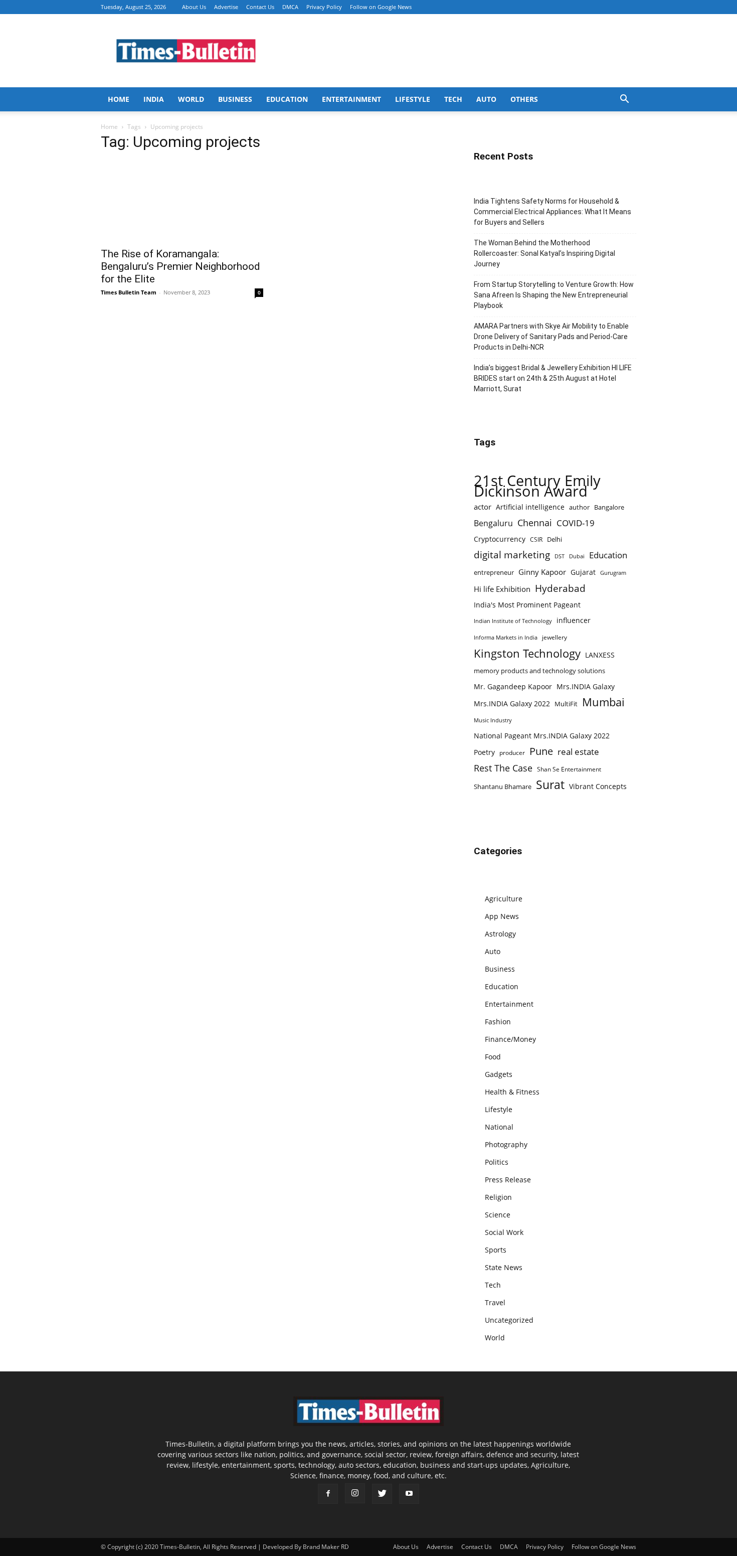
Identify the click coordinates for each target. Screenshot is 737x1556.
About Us (194, 7)
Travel (495, 1302)
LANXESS (600, 655)
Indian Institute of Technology (513, 621)
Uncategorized (509, 1320)
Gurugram (613, 572)
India (153, 99)
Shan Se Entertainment (569, 769)
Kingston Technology (527, 653)
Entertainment (351, 99)
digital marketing (512, 555)
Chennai (534, 523)
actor (482, 507)
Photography (506, 1144)
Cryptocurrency (499, 539)
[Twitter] (382, 1494)
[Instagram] (355, 1493)
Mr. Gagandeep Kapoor (513, 686)
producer (512, 752)
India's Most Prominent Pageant (527, 604)
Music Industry (493, 720)
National (499, 1127)
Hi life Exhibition (502, 589)
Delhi (554, 539)
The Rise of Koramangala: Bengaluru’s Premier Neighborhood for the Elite (180, 266)
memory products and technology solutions (539, 670)
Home (118, 99)
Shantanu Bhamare (502, 786)
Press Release (508, 1179)
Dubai (577, 556)
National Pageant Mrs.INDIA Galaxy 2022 (542, 735)
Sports (495, 1250)
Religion (498, 1197)
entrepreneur (494, 572)
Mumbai (603, 702)
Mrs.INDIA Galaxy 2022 (512, 703)
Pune (541, 751)
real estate (578, 751)
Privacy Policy (324, 7)
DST (560, 556)
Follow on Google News (381, 7)
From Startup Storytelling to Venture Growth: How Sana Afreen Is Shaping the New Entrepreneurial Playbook (554, 294)
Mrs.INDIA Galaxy (586, 686)
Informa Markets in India (505, 637)
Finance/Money (510, 1039)
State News (503, 1267)
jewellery (554, 637)
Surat (550, 785)
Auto (486, 99)
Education (287, 99)
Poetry (484, 752)
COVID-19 (576, 523)
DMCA (290, 7)
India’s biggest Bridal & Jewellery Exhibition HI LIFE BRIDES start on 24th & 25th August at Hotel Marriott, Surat (553, 378)
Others (524, 99)
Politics (496, 1162)
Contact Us (260, 7)
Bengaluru (493, 523)
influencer (574, 620)
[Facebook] (328, 1494)
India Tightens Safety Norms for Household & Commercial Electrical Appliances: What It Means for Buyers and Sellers (552, 211)
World (191, 99)
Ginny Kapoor (542, 572)
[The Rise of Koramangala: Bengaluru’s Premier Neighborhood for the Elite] (182, 201)
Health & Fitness (512, 1092)
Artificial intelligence (530, 507)
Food (493, 1056)
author (579, 507)
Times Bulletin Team (128, 292)
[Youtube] (409, 1494)
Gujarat (583, 572)
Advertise (226, 7)
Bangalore (609, 507)
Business (235, 99)
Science (497, 1214)
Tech (453, 99)
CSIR (536, 539)
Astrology (500, 934)
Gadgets (498, 1074)
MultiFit (566, 703)
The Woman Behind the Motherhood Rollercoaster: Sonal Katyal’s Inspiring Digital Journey (544, 253)
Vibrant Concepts (598, 786)
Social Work (504, 1232)
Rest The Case (503, 768)
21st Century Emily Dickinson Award (537, 486)
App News (502, 916)
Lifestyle (412, 99)
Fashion (498, 1021)
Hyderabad (560, 588)
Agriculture (503, 898)
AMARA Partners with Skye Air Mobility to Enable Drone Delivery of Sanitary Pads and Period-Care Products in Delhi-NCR (551, 336)
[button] (624, 100)
